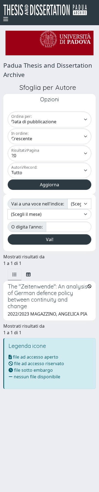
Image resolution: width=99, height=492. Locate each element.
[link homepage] (47, 9)
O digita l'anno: (27, 227)
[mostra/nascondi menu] (5, 19)
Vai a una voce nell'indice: (37, 204)
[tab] (14, 274)
